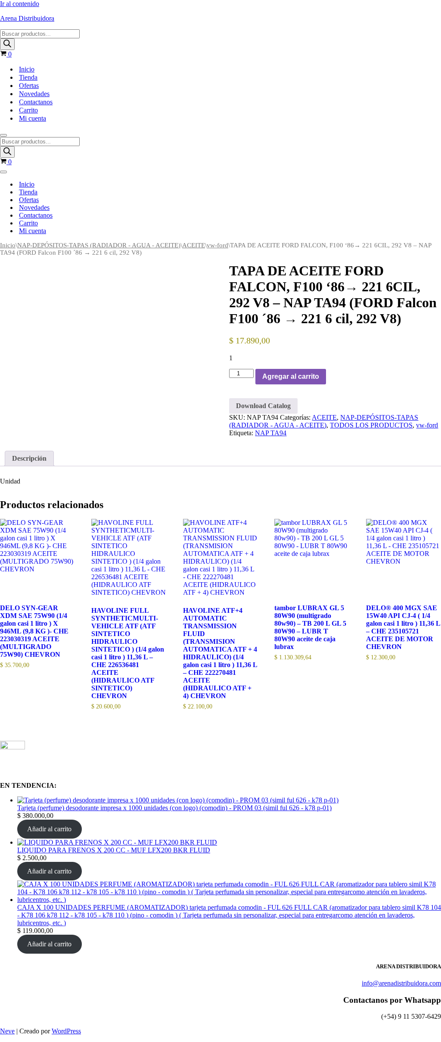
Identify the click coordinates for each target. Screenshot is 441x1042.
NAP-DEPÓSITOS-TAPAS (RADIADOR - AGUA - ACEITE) (98, 245)
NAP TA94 (270, 433)
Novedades (34, 93)
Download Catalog (263, 405)
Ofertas (29, 85)
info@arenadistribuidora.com (401, 983)
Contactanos (36, 102)
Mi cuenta (32, 118)
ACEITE (193, 245)
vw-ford (217, 245)
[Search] (7, 44)
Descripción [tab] (29, 458)
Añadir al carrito (49, 829)
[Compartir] (393, 9)
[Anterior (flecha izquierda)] (15, 521)
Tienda (28, 77)
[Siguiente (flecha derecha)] (426, 521)
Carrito (28, 110)
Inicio (26, 69)
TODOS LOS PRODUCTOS (371, 425)
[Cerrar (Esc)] (412, 9)
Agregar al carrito (290, 376)
